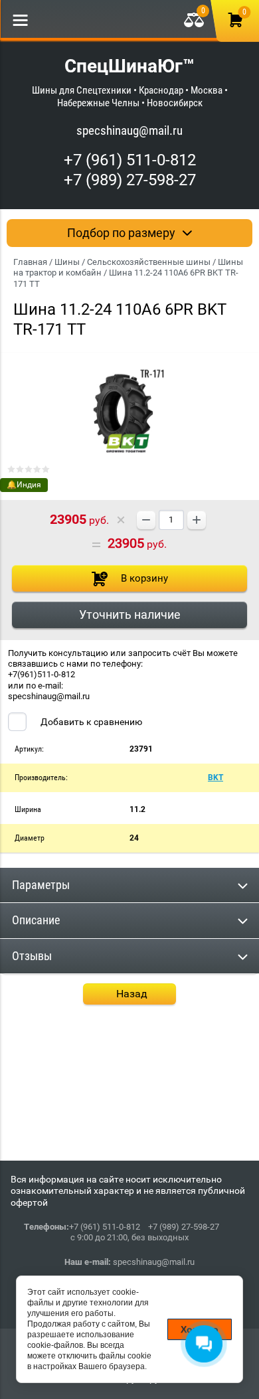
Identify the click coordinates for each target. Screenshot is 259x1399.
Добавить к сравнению (90, 721)
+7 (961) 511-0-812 (130, 160)
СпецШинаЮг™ (129, 66)
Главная (30, 262)
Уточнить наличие (130, 614)
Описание (36, 920)
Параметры (41, 885)
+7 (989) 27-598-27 (130, 180)
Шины (67, 262)
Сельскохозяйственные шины (149, 262)
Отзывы (32, 956)
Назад (131, 993)
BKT (215, 777)
